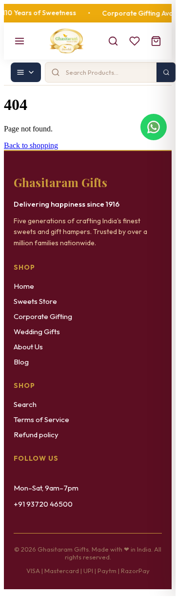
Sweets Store (35, 301)
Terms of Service (41, 419)
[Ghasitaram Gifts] (66, 41)
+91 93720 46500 (43, 504)
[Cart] (156, 41)
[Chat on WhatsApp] (153, 127)
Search (25, 404)
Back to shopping (31, 145)
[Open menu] (19, 41)
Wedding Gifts (37, 331)
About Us (28, 346)
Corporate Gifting (43, 316)
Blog (21, 361)
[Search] (113, 41)
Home (24, 286)
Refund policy (36, 434)
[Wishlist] (134, 41)
